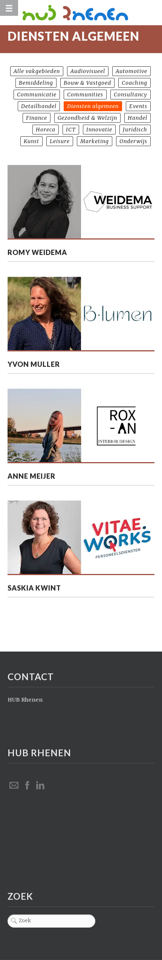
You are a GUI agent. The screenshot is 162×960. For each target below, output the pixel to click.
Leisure (60, 141)
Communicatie (37, 94)
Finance (36, 117)
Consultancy (130, 94)
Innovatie (99, 129)
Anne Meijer (31, 476)
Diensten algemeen (93, 106)
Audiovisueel (87, 71)
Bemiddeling (36, 82)
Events (138, 106)
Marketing (94, 141)
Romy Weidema (37, 252)
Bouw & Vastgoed (87, 82)
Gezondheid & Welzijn (87, 117)
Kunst (31, 141)
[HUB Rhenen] (88, 12)
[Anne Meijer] (81, 426)
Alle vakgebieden (37, 71)
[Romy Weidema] (81, 202)
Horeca (45, 129)
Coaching (134, 82)
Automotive (131, 71)
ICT (71, 129)
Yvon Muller (34, 364)
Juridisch (135, 129)
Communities (85, 94)
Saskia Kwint (34, 588)
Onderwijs (133, 141)
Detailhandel (39, 106)
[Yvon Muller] (81, 314)
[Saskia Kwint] (81, 538)
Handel (137, 117)
